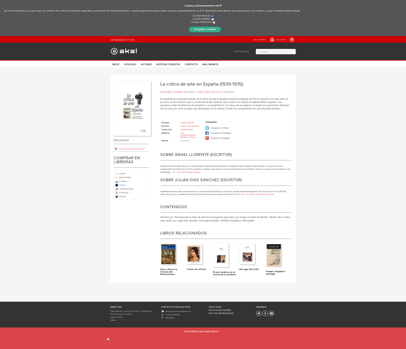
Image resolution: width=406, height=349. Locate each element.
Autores (146, 64)
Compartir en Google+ (220, 138)
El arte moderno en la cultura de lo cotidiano (224, 273)
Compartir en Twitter (219, 128)
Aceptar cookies (205, 29)
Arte (182, 133)
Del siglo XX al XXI (249, 269)
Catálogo (130, 64)
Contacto (191, 64)
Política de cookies (220, 310)
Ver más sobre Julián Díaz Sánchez (257, 194)
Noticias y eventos (168, 64)
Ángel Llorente (173, 91)
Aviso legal (215, 307)
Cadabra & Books (126, 189)
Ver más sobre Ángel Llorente (186, 172)
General (184, 137)
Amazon (122, 196)
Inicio (115, 64)
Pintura (192, 137)
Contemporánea (187, 135)
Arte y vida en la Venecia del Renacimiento (168, 272)
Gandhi (122, 174)
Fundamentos (186, 130)
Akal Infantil (210, 64)
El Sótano (123, 181)
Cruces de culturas (196, 269)
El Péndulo (123, 193)
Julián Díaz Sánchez (209, 91)
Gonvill (122, 185)
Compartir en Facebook (220, 133)
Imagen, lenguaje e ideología (275, 272)
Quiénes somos (241, 51)
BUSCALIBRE (125, 177)
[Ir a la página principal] (124, 51)
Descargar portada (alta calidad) (132, 149)
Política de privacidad (221, 313)
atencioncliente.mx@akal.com (178, 311)
